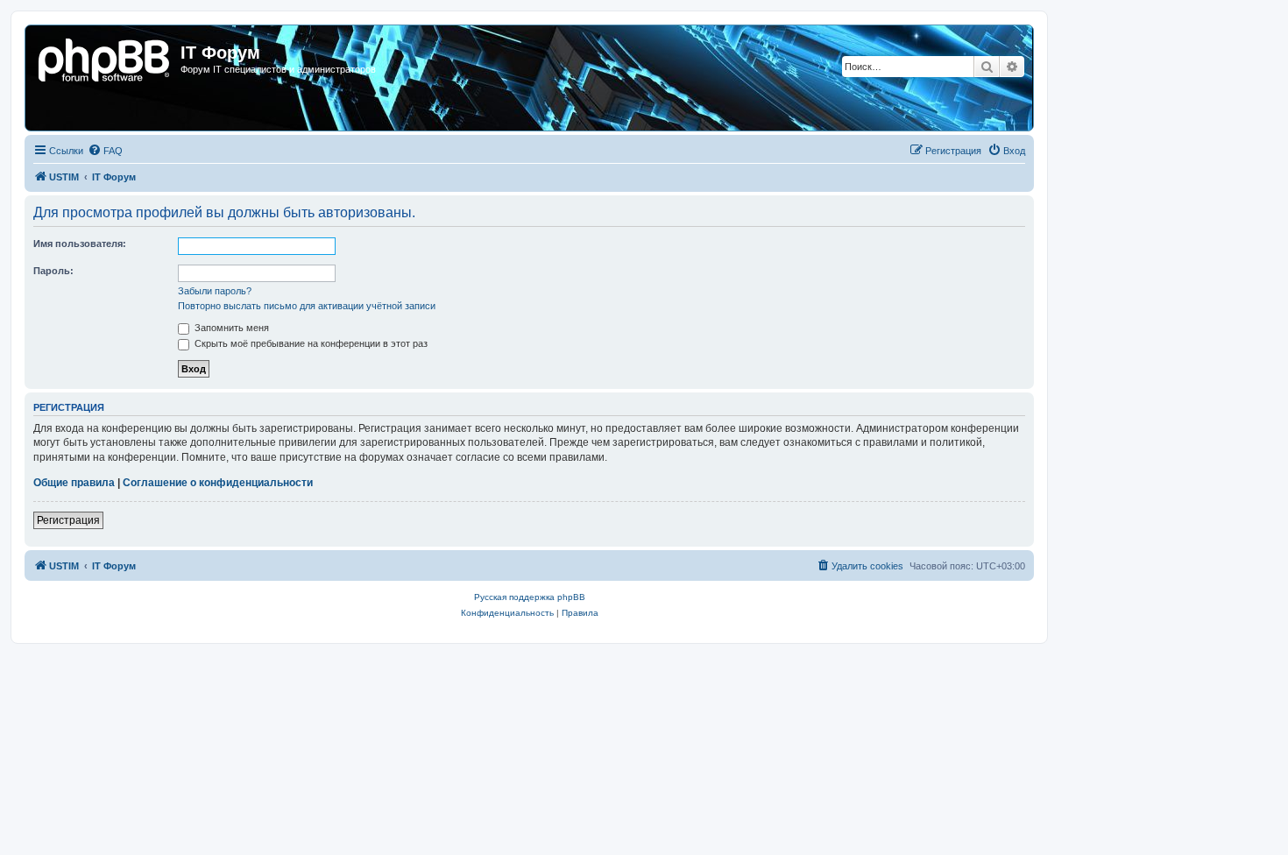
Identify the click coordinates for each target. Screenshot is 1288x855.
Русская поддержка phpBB (529, 597)
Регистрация (68, 520)
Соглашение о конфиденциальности (218, 483)
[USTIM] (105, 58)
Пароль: (53, 270)
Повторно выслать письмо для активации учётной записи (306, 305)
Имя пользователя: (79, 243)
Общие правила (74, 483)
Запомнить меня (230, 327)
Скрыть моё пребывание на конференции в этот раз (310, 343)
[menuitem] (105, 150)
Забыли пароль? (214, 291)
